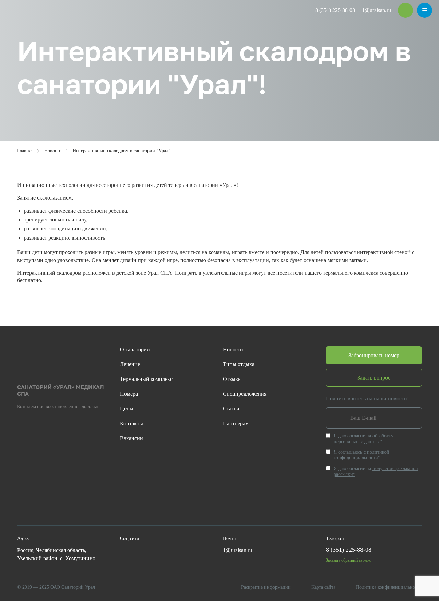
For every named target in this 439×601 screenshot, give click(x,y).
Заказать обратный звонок (348, 560)
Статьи (231, 408)
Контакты (131, 423)
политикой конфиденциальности (361, 454)
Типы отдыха (238, 364)
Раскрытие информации (266, 587)
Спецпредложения (244, 394)
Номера (129, 394)
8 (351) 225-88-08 (335, 10)
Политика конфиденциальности (389, 587)
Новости (53, 150)
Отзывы (232, 379)
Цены (126, 408)
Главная (25, 150)
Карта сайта (323, 587)
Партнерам (236, 423)
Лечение (130, 364)
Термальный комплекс (146, 379)
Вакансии (131, 438)
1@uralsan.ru (376, 10)
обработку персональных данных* (363, 438)
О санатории (135, 349)
